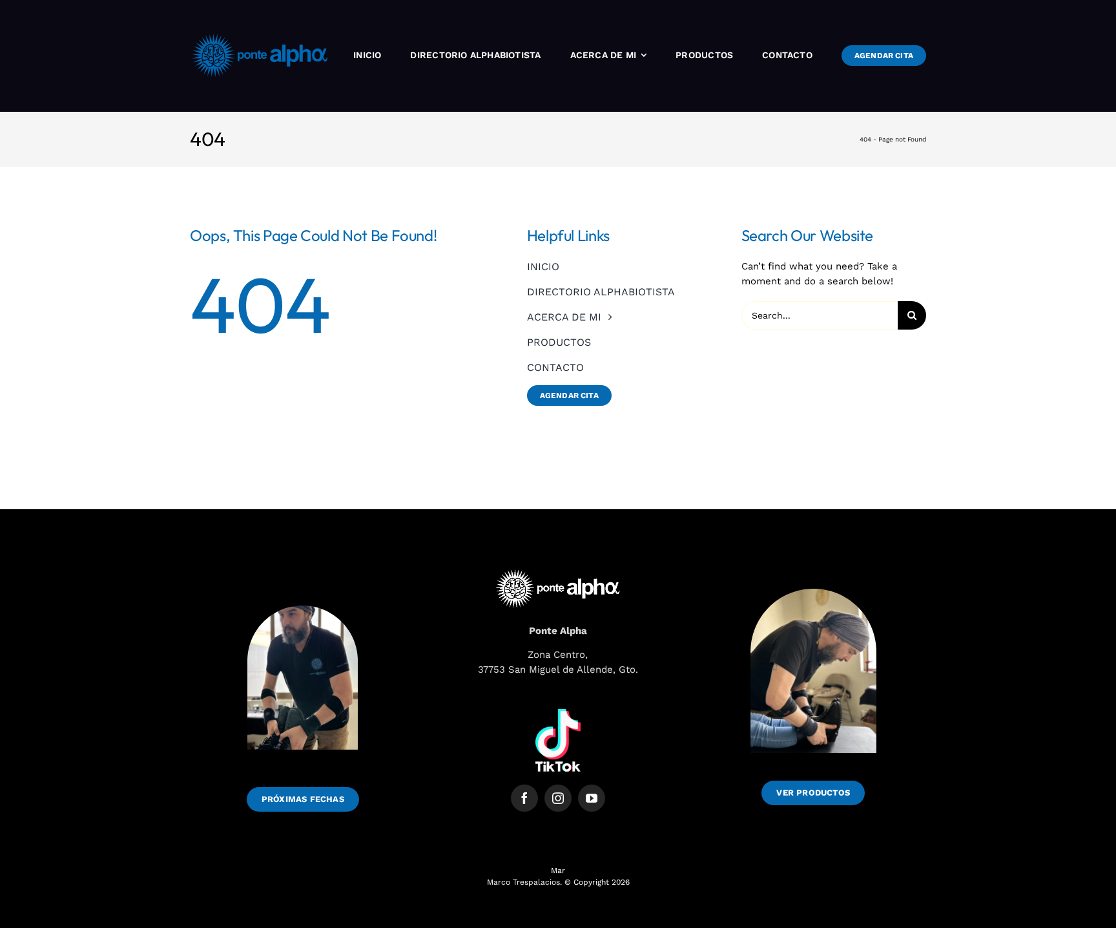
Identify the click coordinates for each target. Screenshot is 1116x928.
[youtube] (591, 798)
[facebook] (524, 798)
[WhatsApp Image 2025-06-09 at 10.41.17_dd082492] (813, 578)
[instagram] (558, 798)
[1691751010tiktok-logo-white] (558, 713)
